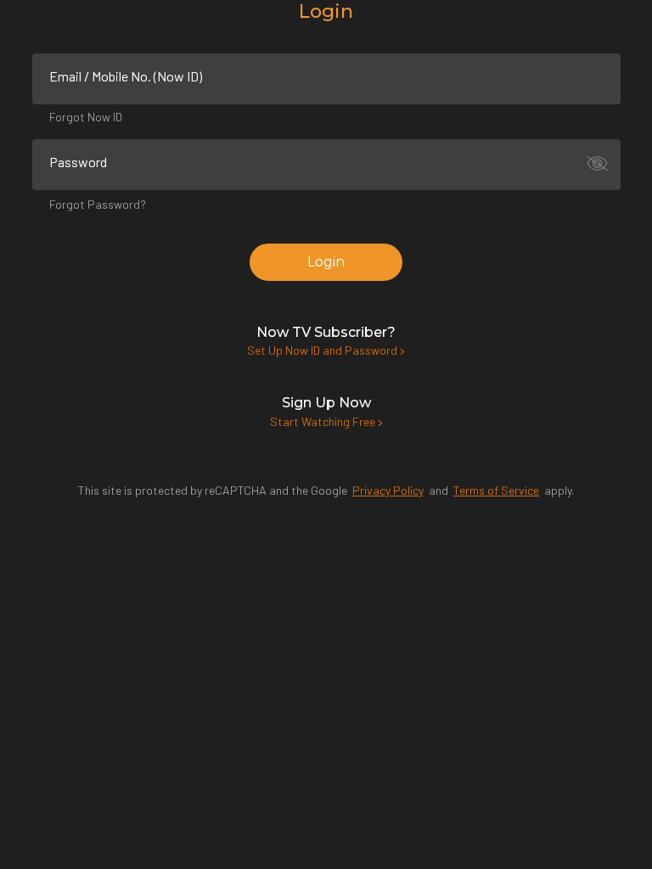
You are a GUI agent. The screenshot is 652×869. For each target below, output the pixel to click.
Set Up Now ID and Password (323, 350)
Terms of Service (496, 490)
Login (326, 262)
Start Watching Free (324, 421)
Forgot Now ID (85, 116)
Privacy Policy (388, 490)
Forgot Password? (97, 204)
